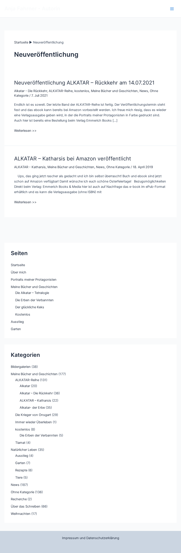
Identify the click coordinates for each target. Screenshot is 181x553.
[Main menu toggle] (172, 8)
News (144, 91)
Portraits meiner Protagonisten (34, 280)
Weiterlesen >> (25, 130)
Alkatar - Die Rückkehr (30, 91)
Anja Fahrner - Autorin (32, 8)
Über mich (18, 272)
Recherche (19, 499)
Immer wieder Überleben (33, 422)
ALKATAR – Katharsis (35, 401)
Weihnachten (20, 514)
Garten (16, 329)
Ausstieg (17, 322)
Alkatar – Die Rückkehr (36, 393)
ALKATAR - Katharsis (30, 167)
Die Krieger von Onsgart (33, 415)
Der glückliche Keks (29, 307)
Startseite (18, 265)
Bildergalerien (21, 367)
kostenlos (81, 91)
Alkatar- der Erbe (32, 408)
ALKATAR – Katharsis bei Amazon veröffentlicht (72, 158)
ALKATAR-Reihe (61, 91)
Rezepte (21, 470)
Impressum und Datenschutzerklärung (90, 538)
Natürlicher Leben (24, 450)
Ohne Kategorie (118, 167)
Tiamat (20, 443)
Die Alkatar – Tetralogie (32, 293)
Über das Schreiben (25, 506)
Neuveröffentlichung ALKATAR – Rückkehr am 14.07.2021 (84, 82)
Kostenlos (22, 314)
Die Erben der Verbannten (34, 300)
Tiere (19, 478)
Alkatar (25, 386)
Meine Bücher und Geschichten (114, 91)
